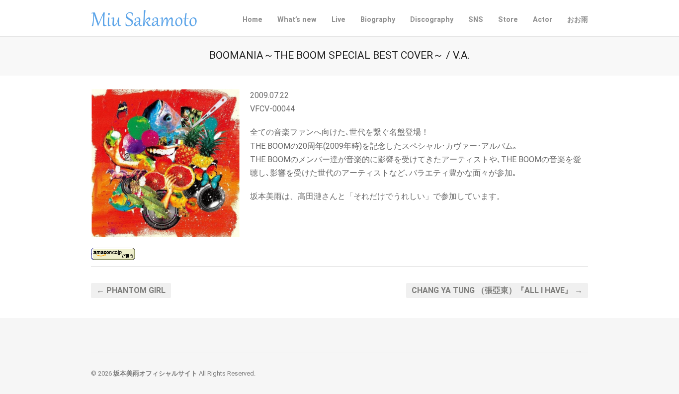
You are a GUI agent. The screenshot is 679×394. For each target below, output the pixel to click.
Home (252, 19)
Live (338, 19)
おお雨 (577, 19)
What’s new (297, 19)
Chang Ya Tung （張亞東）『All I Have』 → (497, 290)
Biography (377, 19)
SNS (475, 18)
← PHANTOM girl (131, 290)
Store (508, 19)
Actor (542, 19)
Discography (431, 18)
